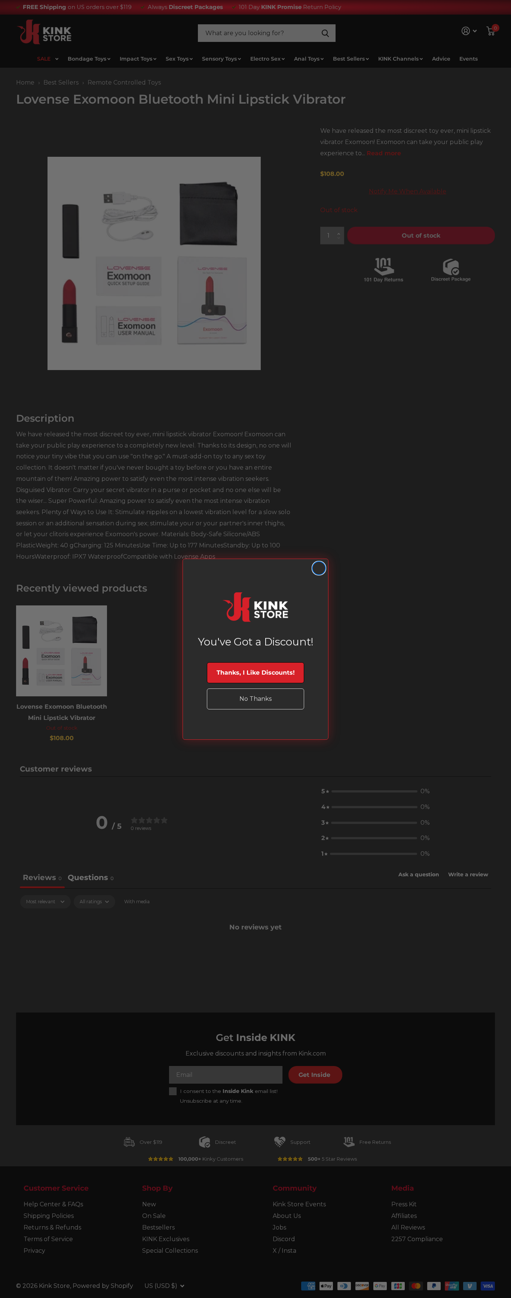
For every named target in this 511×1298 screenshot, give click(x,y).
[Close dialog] (318, 568)
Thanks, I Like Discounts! (256, 672)
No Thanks (255, 698)
